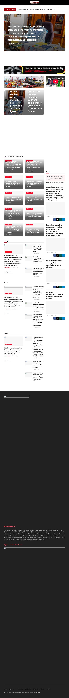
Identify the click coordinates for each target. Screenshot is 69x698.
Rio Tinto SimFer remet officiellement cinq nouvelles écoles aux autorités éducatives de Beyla (38, 306)
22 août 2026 (13, 114)
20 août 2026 (36, 311)
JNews (9, 692)
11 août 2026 (36, 357)
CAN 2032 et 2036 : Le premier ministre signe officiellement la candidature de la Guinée (34, 215)
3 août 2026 (36, 369)
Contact (49, 689)
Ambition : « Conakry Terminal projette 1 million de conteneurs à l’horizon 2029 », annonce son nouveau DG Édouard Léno (13, 229)
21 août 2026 (31, 114)
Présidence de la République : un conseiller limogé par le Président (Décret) (34, 183)
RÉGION (42, 689)
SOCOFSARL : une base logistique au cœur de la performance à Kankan (33, 231)
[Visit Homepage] (34, 2)
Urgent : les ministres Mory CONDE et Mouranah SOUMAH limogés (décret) (13, 199)
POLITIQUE (28, 689)
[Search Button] (64, 2)
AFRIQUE (35, 689)
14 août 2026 (15, 356)
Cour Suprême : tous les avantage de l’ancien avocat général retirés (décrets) (12, 183)
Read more (9, 272)
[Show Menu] (5, 2)
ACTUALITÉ (10, 22)
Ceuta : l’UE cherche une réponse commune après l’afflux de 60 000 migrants (38, 364)
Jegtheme (37, 692)
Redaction (11, 46)
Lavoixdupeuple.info (9, 689)
